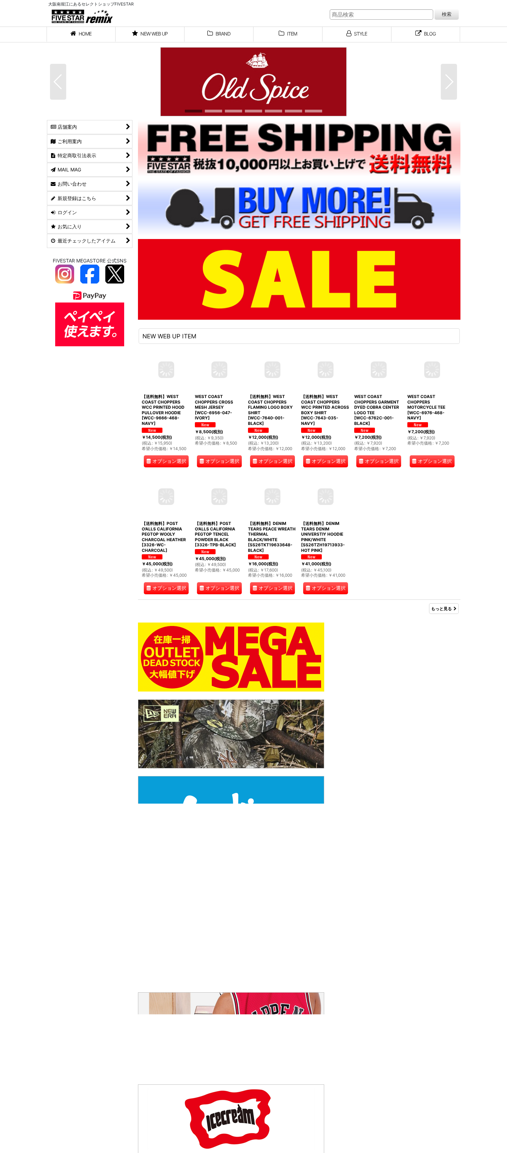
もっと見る (441, 608)
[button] (58, 82)
